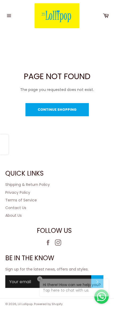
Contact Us (15, 207)
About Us (13, 215)
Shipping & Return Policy (27, 184)
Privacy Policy (17, 192)
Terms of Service (21, 200)
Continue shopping (57, 109)
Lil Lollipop (25, 304)
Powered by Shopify (48, 304)
